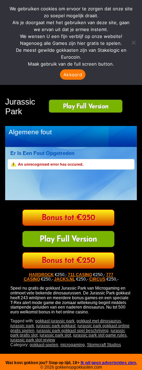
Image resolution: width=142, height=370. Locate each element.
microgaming (72, 344)
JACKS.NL (64, 279)
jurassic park (22, 325)
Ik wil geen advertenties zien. (109, 362)
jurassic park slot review (32, 340)
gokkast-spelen (44, 344)
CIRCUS (97, 279)
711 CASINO (80, 274)
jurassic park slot (55, 335)
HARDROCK (41, 274)
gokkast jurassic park (54, 321)
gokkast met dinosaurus (99, 321)
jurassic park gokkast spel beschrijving (73, 330)
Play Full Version (86, 106)
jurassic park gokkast (55, 325)
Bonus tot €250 (68, 218)
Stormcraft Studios (104, 344)
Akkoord (72, 74)
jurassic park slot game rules (99, 335)
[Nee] (133, 42)
